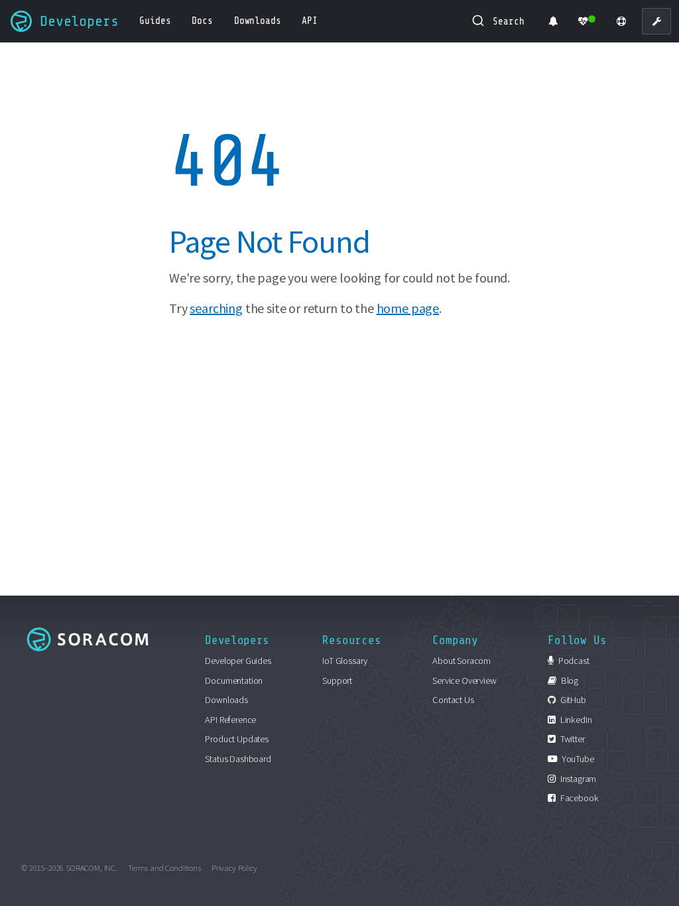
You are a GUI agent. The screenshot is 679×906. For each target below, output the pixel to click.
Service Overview (464, 680)
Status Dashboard (238, 759)
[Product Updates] (553, 21)
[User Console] (656, 21)
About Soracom (461, 661)
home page (408, 308)
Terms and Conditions (164, 867)
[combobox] (499, 21)
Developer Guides (238, 661)
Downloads (226, 700)
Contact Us (452, 700)
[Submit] (480, 21)
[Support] (621, 21)
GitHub (572, 700)
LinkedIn (574, 720)
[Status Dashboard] (587, 21)
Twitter (571, 739)
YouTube (577, 759)
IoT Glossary (344, 661)
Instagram (577, 779)
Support (337, 680)
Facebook (578, 798)
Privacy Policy (234, 867)
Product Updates (237, 739)
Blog (568, 680)
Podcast (572, 661)
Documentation (234, 680)
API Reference (230, 720)
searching (216, 308)
